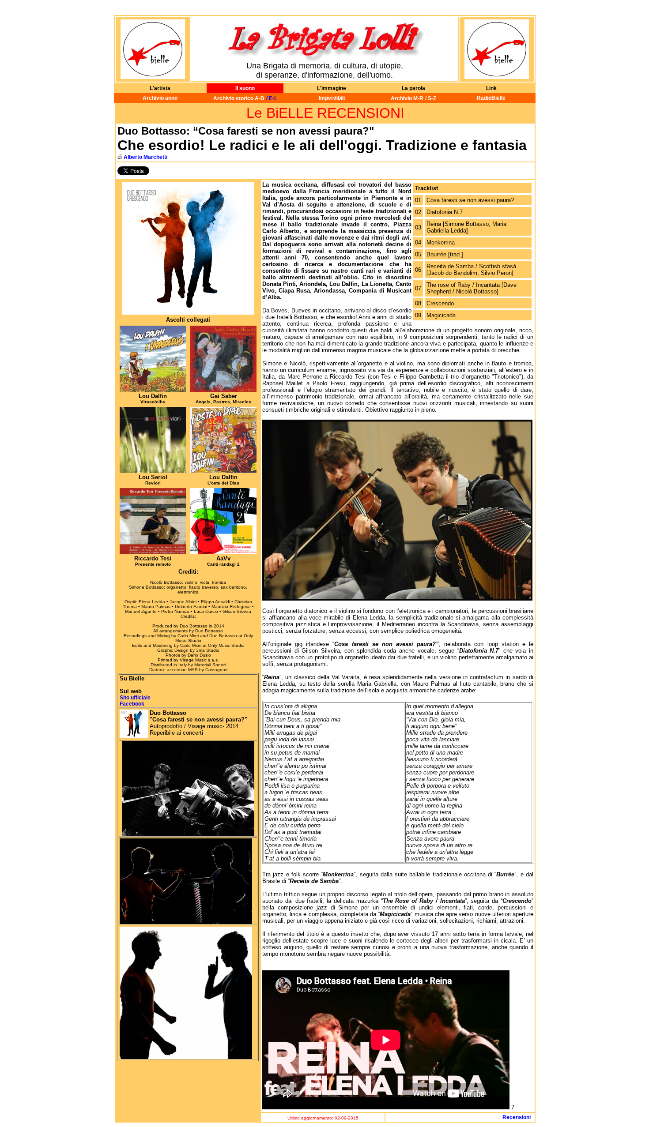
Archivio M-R (407, 98)
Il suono (245, 88)
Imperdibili (332, 98)
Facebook (132, 704)
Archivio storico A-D (238, 98)
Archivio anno (160, 98)
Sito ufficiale (135, 698)
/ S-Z (430, 98)
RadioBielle (491, 98)
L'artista (160, 88)
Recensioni (517, 1117)
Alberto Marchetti (145, 157)
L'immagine (331, 88)
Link (491, 88)
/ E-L (271, 98)
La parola (413, 88)
